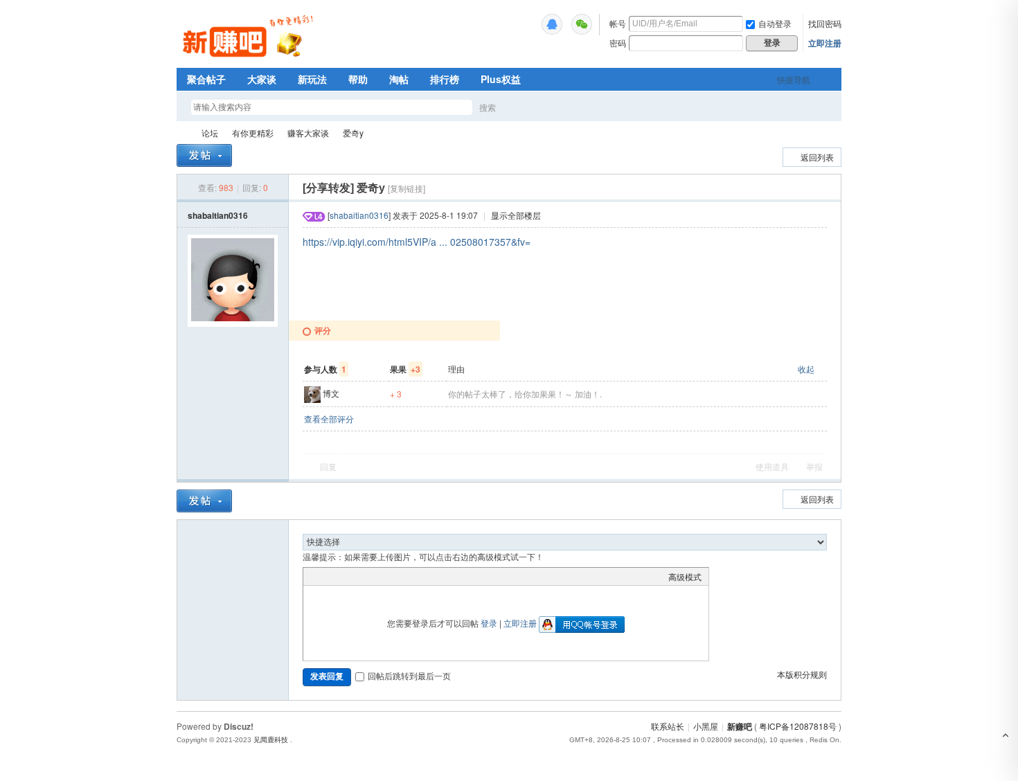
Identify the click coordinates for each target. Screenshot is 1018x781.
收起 (806, 369)
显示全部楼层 (516, 215)
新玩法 (312, 79)
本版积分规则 (802, 674)
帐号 (617, 23)
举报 (814, 466)
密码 (617, 42)
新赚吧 (182, 133)
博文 (331, 393)
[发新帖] (204, 155)
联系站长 (667, 726)
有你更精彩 (253, 132)
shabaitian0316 (218, 215)
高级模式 (685, 576)
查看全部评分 (329, 418)
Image (345, 576)
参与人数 (325, 369)
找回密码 (824, 23)
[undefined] (552, 24)
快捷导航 (793, 79)
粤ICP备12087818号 (798, 726)
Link (362, 576)
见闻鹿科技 (270, 740)
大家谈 (261, 79)
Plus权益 (501, 79)
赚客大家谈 (308, 132)
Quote (379, 576)
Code (397, 576)
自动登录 (775, 23)
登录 (489, 623)
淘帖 (399, 79)
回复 (328, 466)
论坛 (210, 132)
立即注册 (824, 43)
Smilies (414, 576)
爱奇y (353, 132)
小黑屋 (705, 726)
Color (327, 576)
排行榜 (444, 79)
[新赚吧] (250, 59)
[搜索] (528, 107)
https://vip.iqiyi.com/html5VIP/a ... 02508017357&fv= (416, 242)
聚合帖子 (206, 79)
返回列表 (817, 157)
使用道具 (772, 466)
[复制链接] (406, 188)
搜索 (487, 107)
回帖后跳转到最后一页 (409, 675)
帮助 (358, 79)
